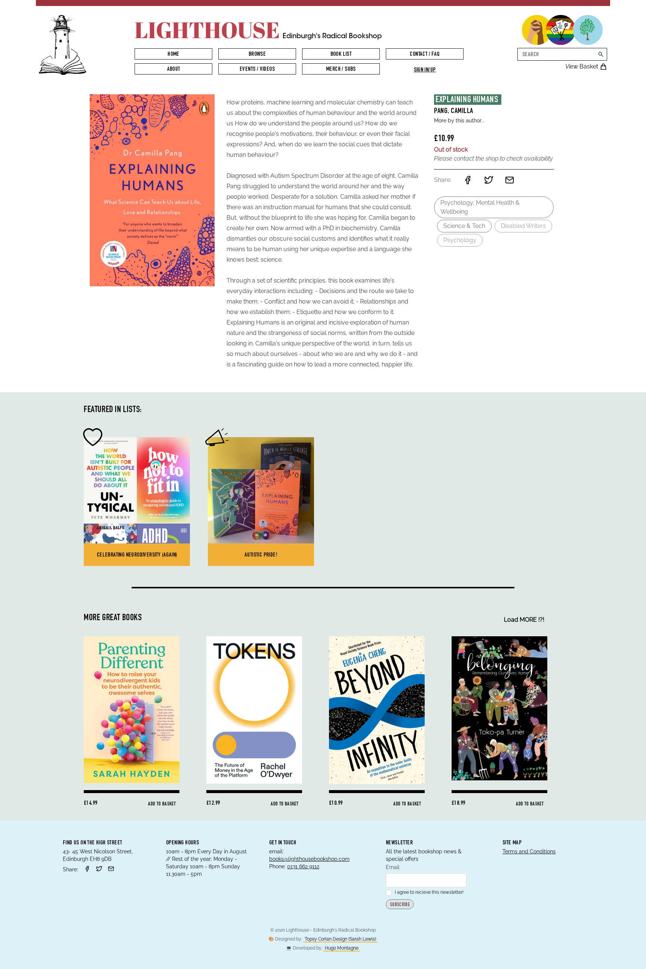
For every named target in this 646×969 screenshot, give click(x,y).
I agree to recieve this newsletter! (429, 892)
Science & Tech (464, 225)
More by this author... (459, 121)
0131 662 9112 (303, 866)
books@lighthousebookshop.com (309, 859)
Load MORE (524, 619)
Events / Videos (257, 70)
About (173, 70)
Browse (257, 55)
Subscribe (400, 905)
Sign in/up (425, 70)
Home (173, 55)
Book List (341, 55)
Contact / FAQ (424, 55)
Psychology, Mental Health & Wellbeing (480, 207)
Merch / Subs (341, 70)
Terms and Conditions (529, 851)
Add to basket (162, 804)
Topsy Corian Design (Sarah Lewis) (340, 939)
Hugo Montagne (342, 948)
